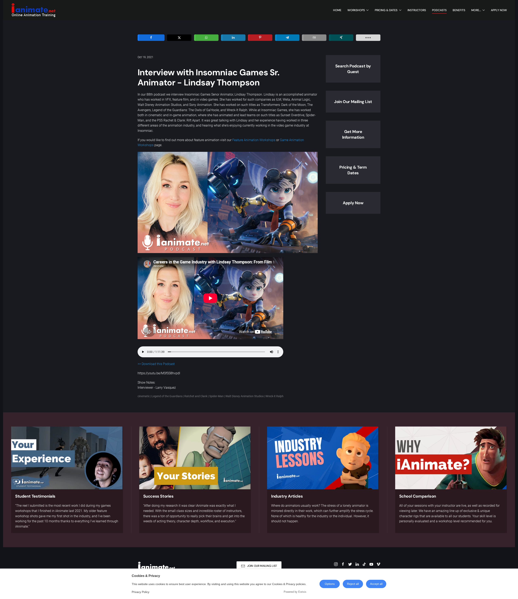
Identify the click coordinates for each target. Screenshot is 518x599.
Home (337, 10)
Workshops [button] (356, 10)
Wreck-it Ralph (274, 396)
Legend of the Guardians (167, 396)
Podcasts (439, 10)
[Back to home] (33, 10)
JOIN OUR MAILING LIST (262, 566)
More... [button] (476, 10)
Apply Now (499, 10)
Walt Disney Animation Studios (244, 396)
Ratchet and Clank (195, 396)
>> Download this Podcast (156, 364)
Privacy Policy (140, 592)
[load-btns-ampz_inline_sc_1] (368, 37)
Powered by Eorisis (295, 591)
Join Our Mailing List (353, 101)
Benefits (459, 10)
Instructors (417, 10)
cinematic (144, 396)
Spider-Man (216, 396)
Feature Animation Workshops (253, 140)
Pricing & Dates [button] (386, 10)
